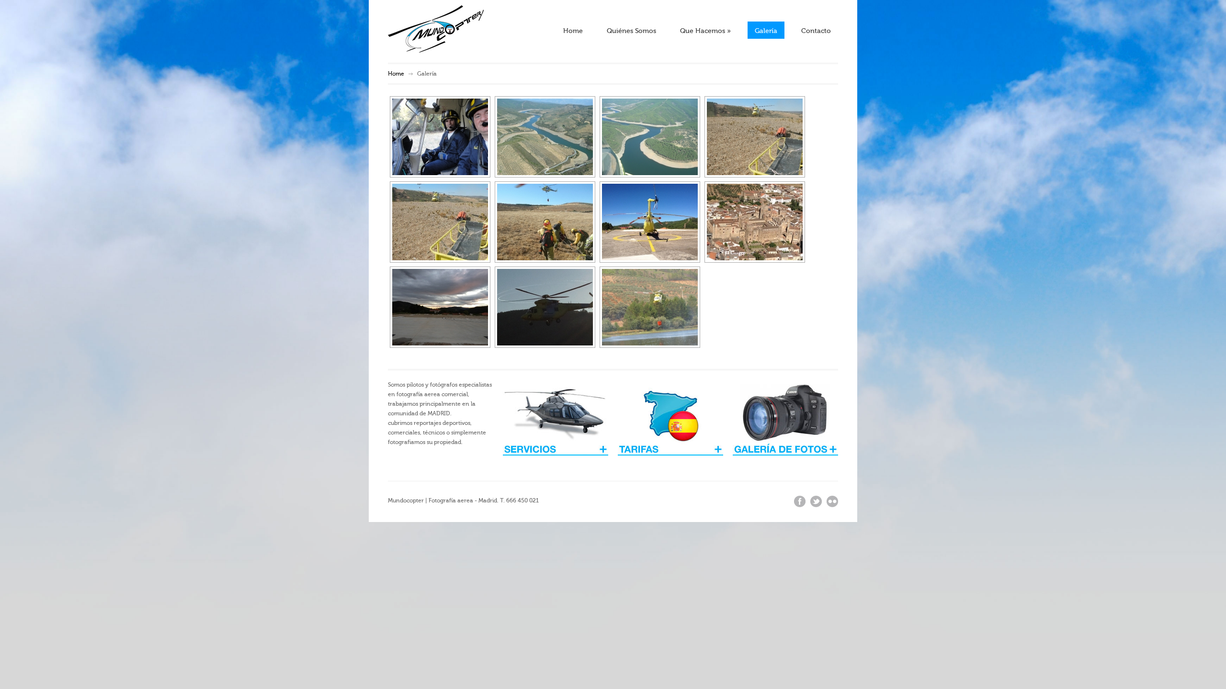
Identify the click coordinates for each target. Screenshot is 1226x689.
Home (573, 31)
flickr (832, 501)
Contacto (816, 31)
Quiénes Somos (631, 31)
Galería (766, 31)
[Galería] (785, 461)
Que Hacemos (705, 31)
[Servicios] (670, 461)
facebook (800, 501)
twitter (816, 501)
